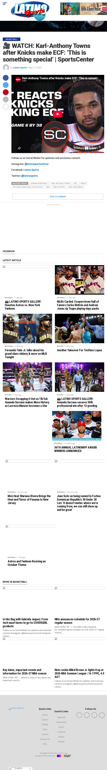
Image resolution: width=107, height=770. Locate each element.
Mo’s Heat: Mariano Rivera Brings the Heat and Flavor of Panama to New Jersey (29, 499)
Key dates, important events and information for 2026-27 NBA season (25, 671)
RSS (45, 744)
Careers (45, 734)
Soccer (61, 727)
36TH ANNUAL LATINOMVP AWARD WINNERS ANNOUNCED (75, 449)
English (18, 768)
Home (45, 714)
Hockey (61, 736)
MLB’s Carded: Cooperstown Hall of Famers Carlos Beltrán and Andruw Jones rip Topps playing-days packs (78, 305)
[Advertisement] (53, 226)
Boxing (60, 346)
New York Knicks (76, 187)
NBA (48, 187)
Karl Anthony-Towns (60, 183)
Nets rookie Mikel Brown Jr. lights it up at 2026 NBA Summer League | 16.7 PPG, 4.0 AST (79, 673)
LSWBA (45, 724)
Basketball (61, 722)
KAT (75, 183)
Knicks (83, 183)
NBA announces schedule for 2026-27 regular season (77, 620)
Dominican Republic (39, 183)
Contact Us (45, 739)
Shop (45, 729)
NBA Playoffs (59, 187)
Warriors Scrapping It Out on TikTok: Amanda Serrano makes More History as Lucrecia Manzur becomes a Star (27, 402)
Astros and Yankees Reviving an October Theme (27, 563)
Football (61, 731)
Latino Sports (20, 67)
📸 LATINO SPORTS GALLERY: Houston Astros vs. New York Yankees (23, 305)
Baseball (9, 297)
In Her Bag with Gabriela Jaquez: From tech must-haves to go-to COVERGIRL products (25, 622)
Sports (45, 719)
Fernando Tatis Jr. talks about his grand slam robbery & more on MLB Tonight (26, 353)
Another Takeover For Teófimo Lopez (79, 350)
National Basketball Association (27, 187)
